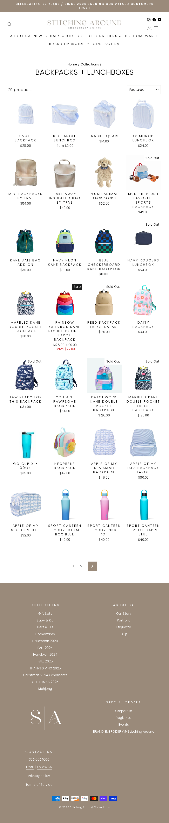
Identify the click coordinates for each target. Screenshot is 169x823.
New (39, 36)
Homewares (146, 36)
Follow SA (44, 767)
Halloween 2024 (45, 641)
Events (124, 724)
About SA (20, 36)
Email (30, 767)
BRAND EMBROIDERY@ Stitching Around (123, 731)
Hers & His (119, 36)
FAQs (124, 634)
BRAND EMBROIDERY (69, 43)
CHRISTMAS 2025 (45, 682)
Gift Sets (45, 613)
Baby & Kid (61, 36)
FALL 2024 (45, 648)
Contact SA (106, 43)
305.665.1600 (39, 759)
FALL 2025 (45, 661)
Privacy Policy (39, 776)
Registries (124, 718)
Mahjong (45, 689)
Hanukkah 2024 (45, 654)
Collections (90, 36)
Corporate (123, 711)
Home (72, 64)
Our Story (123, 613)
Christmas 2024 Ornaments (45, 675)
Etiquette (123, 627)
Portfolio (123, 620)
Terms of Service (39, 784)
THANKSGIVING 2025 (45, 668)
